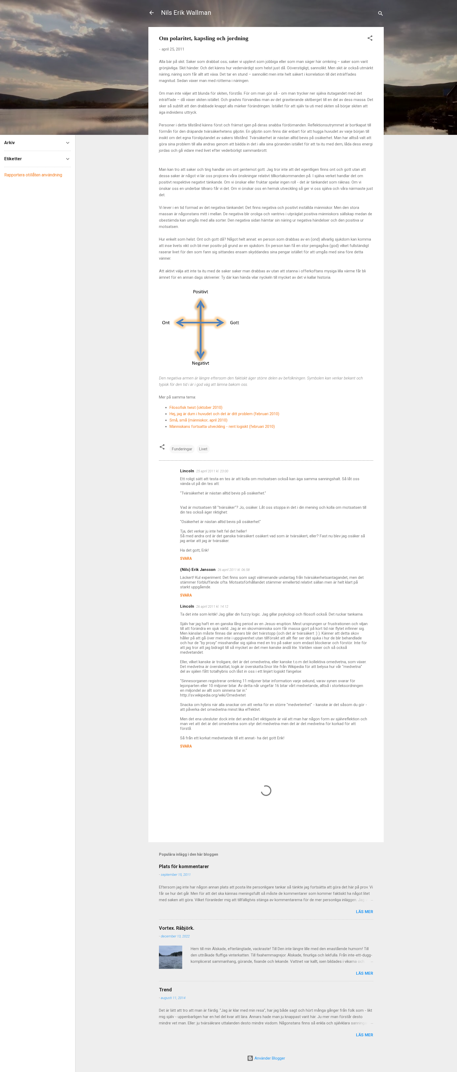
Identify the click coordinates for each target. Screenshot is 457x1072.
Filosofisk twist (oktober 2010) (196, 407)
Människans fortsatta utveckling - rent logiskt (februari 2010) (222, 426)
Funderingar (182, 449)
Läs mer (364, 911)
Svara (186, 558)
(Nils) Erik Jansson (198, 569)
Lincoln (187, 471)
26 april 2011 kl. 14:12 (212, 606)
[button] (370, 39)
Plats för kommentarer (184, 866)
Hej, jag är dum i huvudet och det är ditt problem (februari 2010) (224, 413)
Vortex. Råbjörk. (176, 928)
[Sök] (380, 14)
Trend (165, 989)
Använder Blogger (269, 1058)
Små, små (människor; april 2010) (198, 420)
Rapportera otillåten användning (33, 174)
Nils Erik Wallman (186, 12)
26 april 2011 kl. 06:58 (234, 570)
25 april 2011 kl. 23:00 (212, 471)
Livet (203, 449)
